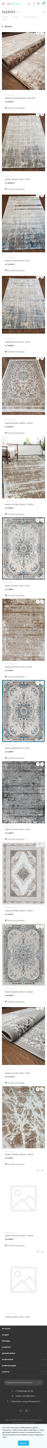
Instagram (26, 1410)
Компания (7, 1359)
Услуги (5, 1372)
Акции (5, 1335)
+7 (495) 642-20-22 (24, 1391)
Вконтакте (20, 1410)
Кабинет (6, 1347)
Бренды (6, 1341)
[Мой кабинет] (38, 4)
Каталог (6, 1329)
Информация (9, 1366)
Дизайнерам (8, 1353)
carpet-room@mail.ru (25, 1396)
